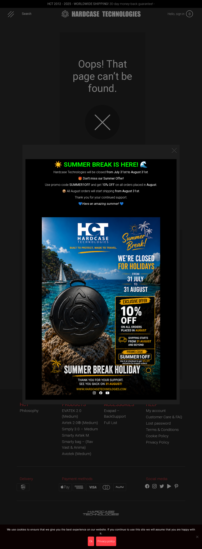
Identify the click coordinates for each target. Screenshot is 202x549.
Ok (91, 541)
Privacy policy (106, 541)
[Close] (174, 150)
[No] (197, 537)
